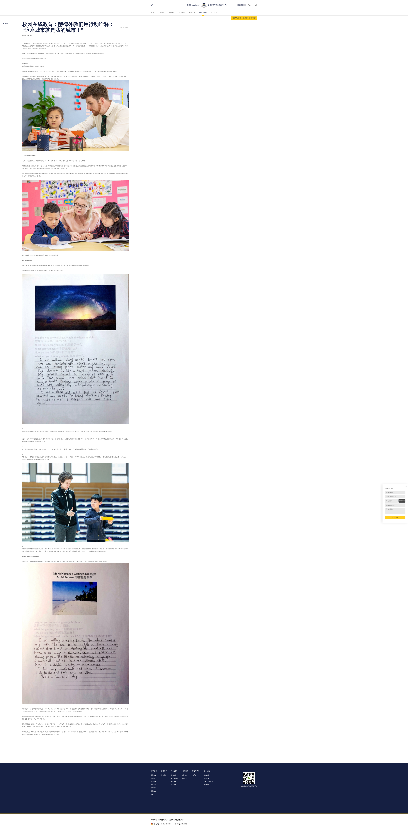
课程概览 (173, 775)
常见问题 (206, 784)
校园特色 (184, 775)
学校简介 (153, 775)
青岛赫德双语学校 (74, 71)
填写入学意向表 (236, 18)
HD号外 (5, 23)
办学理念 (153, 781)
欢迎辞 (153, 778)
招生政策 (206, 775)
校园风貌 (153, 784)
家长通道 (241, 5)
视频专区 (153, 794)
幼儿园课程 (174, 778)
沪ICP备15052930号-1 (181, 824)
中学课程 (173, 784)
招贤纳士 (153, 791)
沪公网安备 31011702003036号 (163, 824)
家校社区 (184, 778)
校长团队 (163, 775)
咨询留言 (253, 18)
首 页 (152, 12)
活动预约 (245, 18)
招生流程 (206, 778)
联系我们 (153, 788)
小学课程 (173, 781)
